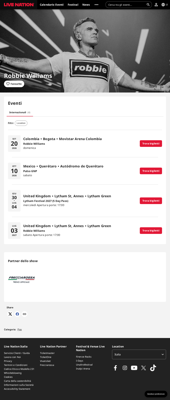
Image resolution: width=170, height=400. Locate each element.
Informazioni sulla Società (19, 384)
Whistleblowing (13, 372)
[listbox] (139, 354)
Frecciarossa (47, 365)
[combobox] (126, 4)
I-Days (79, 360)
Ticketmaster (47, 353)
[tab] (20, 112)
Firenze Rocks (83, 356)
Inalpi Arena (83, 368)
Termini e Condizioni (15, 365)
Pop (20, 329)
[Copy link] (24, 314)
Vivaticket (45, 361)
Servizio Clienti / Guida (17, 353)
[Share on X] (10, 316)
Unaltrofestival (84, 364)
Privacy (8, 361)
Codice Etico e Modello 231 (19, 368)
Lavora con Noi (12, 357)
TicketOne (45, 357)
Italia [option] (118, 354)
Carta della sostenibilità (17, 380)
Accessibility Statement (17, 388)
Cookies (8, 376)
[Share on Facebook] (17, 316)
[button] (18, 4)
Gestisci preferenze (156, 394)
